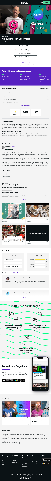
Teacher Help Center (24, 464)
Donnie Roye (29, 241)
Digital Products (35, 461)
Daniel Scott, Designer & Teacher (9, 41)
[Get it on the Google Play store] (20, 380)
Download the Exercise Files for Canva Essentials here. (14, 187)
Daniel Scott (10, 146)
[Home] (24, 2)
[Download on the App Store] (7, 380)
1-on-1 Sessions (35, 463)
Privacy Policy (22, 65)
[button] (2, 3)
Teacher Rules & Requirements (25, 467)
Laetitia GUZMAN (5, 241)
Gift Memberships (34, 459)
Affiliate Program (15, 460)
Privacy (24, 474)
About (3, 458)
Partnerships (14, 462)
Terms (29, 474)
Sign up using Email (25, 62)
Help (20, 474)
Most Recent (20, 272)
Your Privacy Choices (36, 474)
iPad (23, 173)
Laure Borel (7, 281)
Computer (17, 173)
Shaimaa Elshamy (5, 219)
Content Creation (6, 176)
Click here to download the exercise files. (11, 131)
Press (3, 462)
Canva (4, 173)
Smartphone (35, 173)
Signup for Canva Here (7, 190)
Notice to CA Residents (26, 475)
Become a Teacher (24, 461)
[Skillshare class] (16, 409)
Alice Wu (28, 219)
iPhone (28, 173)
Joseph (8, 296)
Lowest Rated (12, 272)
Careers (3, 460)
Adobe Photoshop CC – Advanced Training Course (14, 420)
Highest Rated (5, 272)
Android (10, 173)
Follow (13, 146)
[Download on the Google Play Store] (45, 463)
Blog (3, 464)
